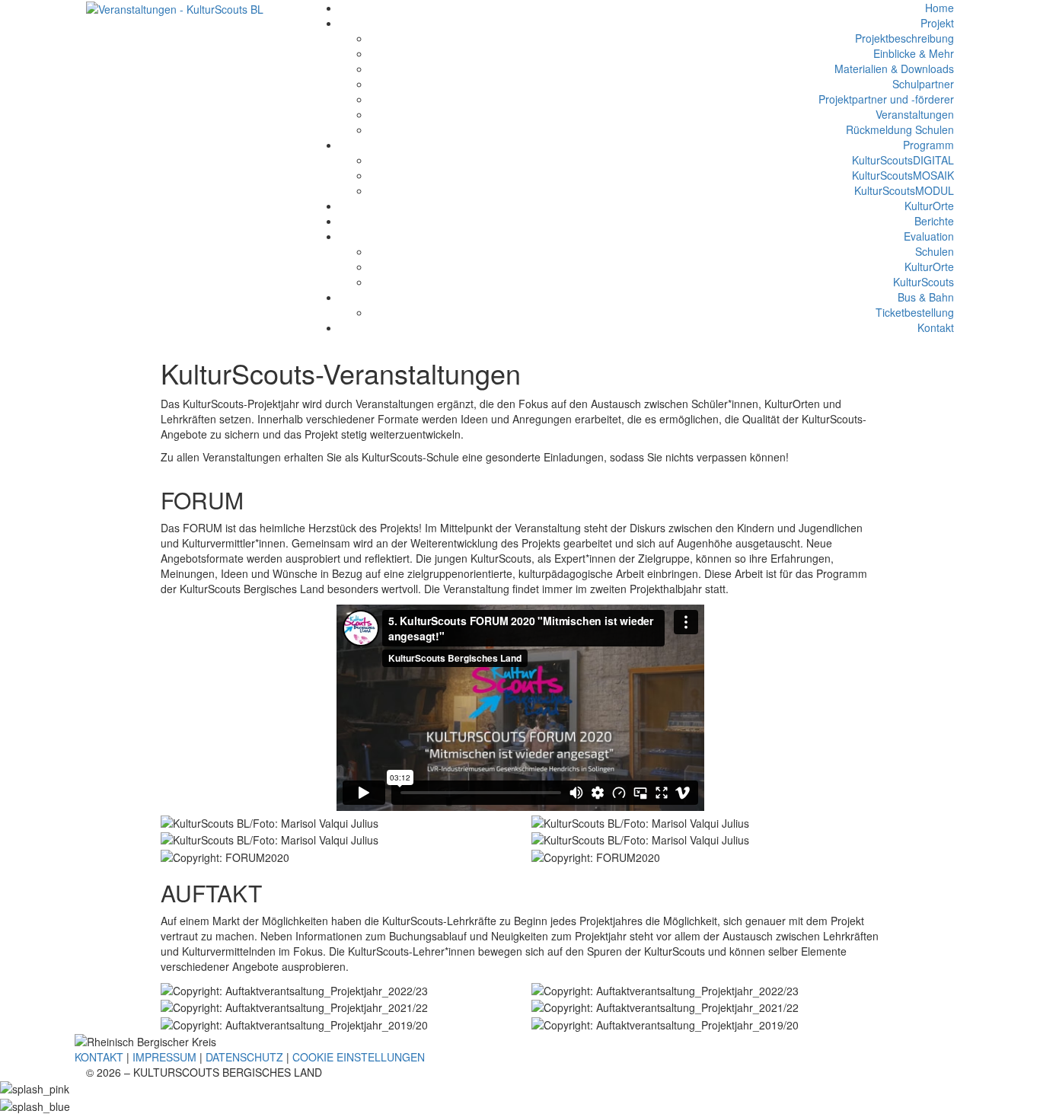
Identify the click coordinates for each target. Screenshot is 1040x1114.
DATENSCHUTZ (244, 1057)
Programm (928, 144)
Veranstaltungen (915, 114)
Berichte (934, 220)
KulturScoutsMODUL (904, 190)
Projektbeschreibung (904, 38)
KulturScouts (923, 281)
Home (939, 7)
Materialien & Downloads (894, 68)
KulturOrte (929, 205)
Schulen (934, 251)
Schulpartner (923, 83)
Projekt (937, 22)
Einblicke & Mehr (913, 53)
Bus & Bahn (926, 297)
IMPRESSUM (164, 1057)
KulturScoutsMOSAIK (903, 175)
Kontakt (935, 327)
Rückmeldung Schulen (900, 129)
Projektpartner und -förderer (886, 99)
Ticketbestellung (915, 312)
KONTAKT (99, 1057)
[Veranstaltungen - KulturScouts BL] (174, 7)
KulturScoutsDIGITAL (903, 160)
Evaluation (929, 236)
